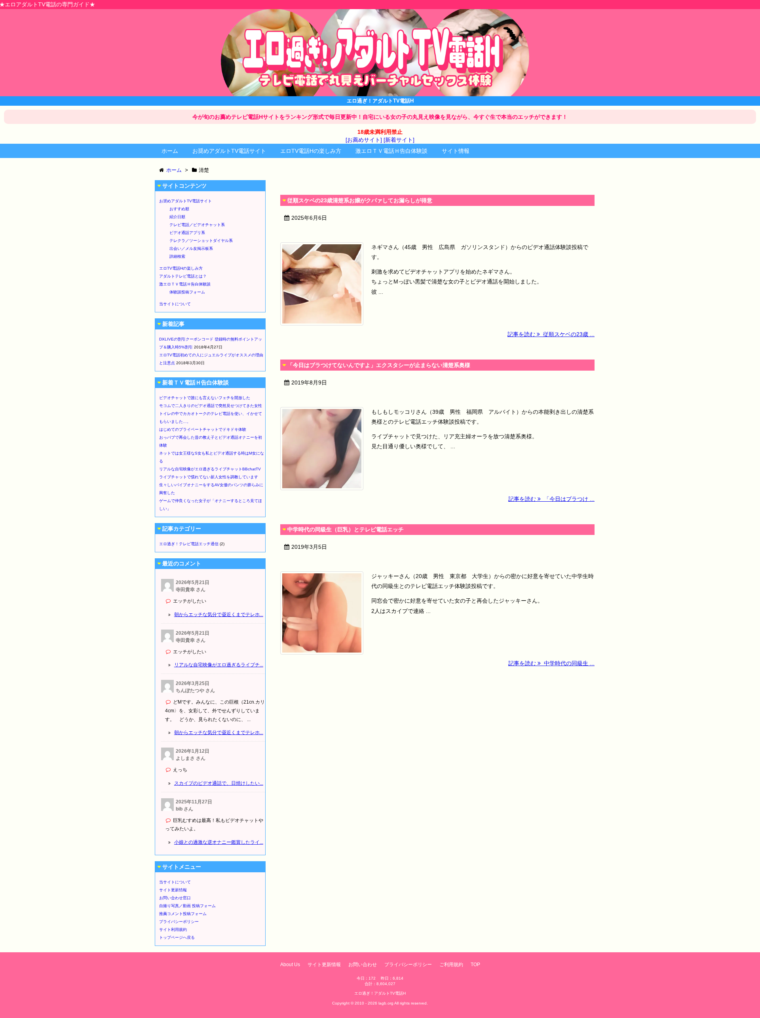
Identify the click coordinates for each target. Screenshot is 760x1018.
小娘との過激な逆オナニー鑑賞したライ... (218, 842)
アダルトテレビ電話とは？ (183, 276)
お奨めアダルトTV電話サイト (229, 151)
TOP (475, 964)
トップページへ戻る (177, 937)
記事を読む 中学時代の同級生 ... (551, 663)
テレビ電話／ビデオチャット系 (197, 225)
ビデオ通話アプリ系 (187, 232)
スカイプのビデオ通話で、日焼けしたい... (218, 783)
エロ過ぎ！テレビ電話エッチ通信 (188, 544)
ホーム (170, 151)
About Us (290, 964)
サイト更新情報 (173, 890)
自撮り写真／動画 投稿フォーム (187, 906)
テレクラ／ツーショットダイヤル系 (201, 240)
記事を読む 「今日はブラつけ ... (551, 499)
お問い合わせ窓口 (175, 898)
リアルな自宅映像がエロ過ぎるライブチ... (218, 665)
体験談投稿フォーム (187, 292)
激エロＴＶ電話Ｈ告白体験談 (391, 151)
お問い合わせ (362, 964)
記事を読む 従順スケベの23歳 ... (551, 334)
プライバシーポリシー (179, 921)
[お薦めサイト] (364, 140)
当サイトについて (175, 304)
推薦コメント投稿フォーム (183, 913)
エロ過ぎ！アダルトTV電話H (380, 993)
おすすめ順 (179, 209)
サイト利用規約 (173, 929)
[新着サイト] (399, 140)
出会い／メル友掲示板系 (191, 248)
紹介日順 (177, 217)
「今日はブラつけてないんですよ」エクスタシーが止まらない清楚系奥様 (378, 365)
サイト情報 (455, 151)
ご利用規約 (451, 964)
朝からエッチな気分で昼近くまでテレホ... (218, 614)
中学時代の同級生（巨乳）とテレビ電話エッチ (345, 529)
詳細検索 (177, 256)
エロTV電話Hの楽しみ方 (310, 151)
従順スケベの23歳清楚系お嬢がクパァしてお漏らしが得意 (359, 200)
